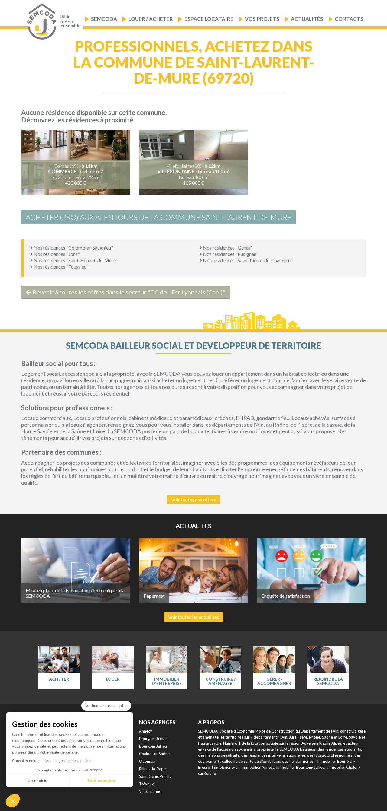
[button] (12, 801)
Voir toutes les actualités (193, 617)
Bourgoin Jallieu (153, 746)
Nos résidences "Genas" (227, 247)
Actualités (307, 19)
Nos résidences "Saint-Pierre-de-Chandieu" (247, 260)
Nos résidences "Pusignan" (230, 254)
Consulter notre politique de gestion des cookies (51, 761)
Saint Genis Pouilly (155, 776)
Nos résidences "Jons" (56, 254)
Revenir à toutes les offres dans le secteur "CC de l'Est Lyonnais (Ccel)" (128, 292)
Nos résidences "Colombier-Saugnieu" (73, 247)
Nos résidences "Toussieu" (61, 266)
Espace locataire (208, 19)
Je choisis (37, 780)
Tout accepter (101, 780)
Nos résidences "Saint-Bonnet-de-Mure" (75, 260)
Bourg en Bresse (153, 738)
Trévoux (146, 783)
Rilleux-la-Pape (152, 768)
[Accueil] (40, 21)
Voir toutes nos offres (193, 499)
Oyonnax (147, 761)
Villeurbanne (150, 791)
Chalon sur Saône (154, 753)
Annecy (145, 731)
